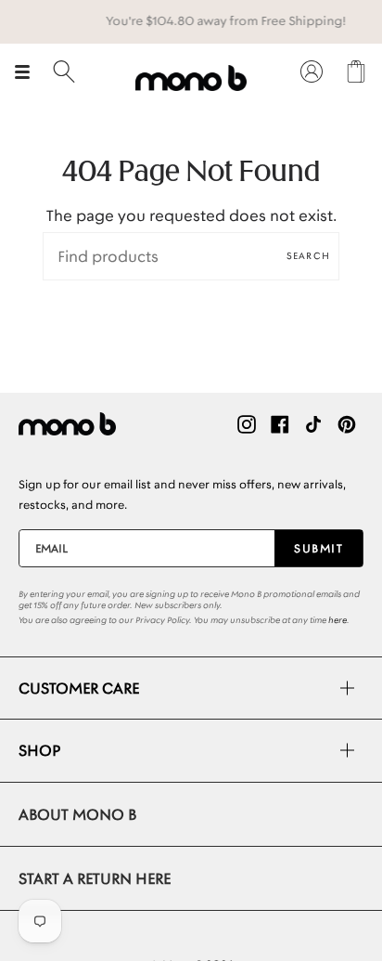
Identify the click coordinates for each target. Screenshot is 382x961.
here (337, 620)
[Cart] (356, 71)
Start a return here (95, 878)
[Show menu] (29, 71)
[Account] (311, 71)
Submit (318, 548)
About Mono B (77, 814)
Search (308, 256)
